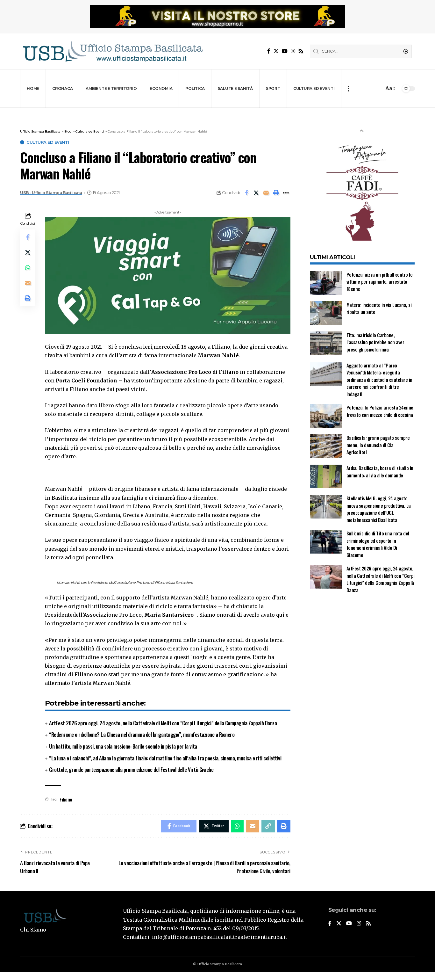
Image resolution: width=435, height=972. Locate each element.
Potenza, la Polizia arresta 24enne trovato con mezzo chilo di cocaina (379, 411)
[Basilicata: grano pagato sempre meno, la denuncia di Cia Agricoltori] (326, 446)
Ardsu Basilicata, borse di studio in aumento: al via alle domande (379, 472)
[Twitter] (276, 51)
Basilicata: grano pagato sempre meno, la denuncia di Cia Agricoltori (378, 445)
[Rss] (301, 51)
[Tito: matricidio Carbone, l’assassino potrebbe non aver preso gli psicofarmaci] (326, 343)
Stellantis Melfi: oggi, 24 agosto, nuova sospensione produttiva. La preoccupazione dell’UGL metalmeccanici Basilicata (378, 509)
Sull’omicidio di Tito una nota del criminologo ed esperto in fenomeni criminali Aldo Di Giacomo (377, 544)
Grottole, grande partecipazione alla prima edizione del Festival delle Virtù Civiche (131, 769)
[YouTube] (284, 51)
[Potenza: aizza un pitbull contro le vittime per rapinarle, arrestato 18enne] (326, 283)
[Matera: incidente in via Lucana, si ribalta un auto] (326, 313)
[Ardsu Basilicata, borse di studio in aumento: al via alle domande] (326, 477)
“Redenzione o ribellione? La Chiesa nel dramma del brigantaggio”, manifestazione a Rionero (141, 734)
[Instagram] (293, 51)
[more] (348, 88)
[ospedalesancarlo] (217, 112)
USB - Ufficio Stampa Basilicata (51, 192)
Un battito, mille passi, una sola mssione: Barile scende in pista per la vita (123, 746)
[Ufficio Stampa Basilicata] (112, 51)
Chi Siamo (33, 929)
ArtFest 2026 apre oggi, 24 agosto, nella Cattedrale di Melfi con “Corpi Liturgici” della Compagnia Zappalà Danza (163, 723)
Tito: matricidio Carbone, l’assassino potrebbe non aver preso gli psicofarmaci (375, 342)
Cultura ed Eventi (47, 142)
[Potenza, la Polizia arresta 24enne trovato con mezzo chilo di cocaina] (326, 416)
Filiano (66, 799)
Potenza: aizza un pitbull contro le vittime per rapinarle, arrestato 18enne (379, 281)
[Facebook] (269, 51)
